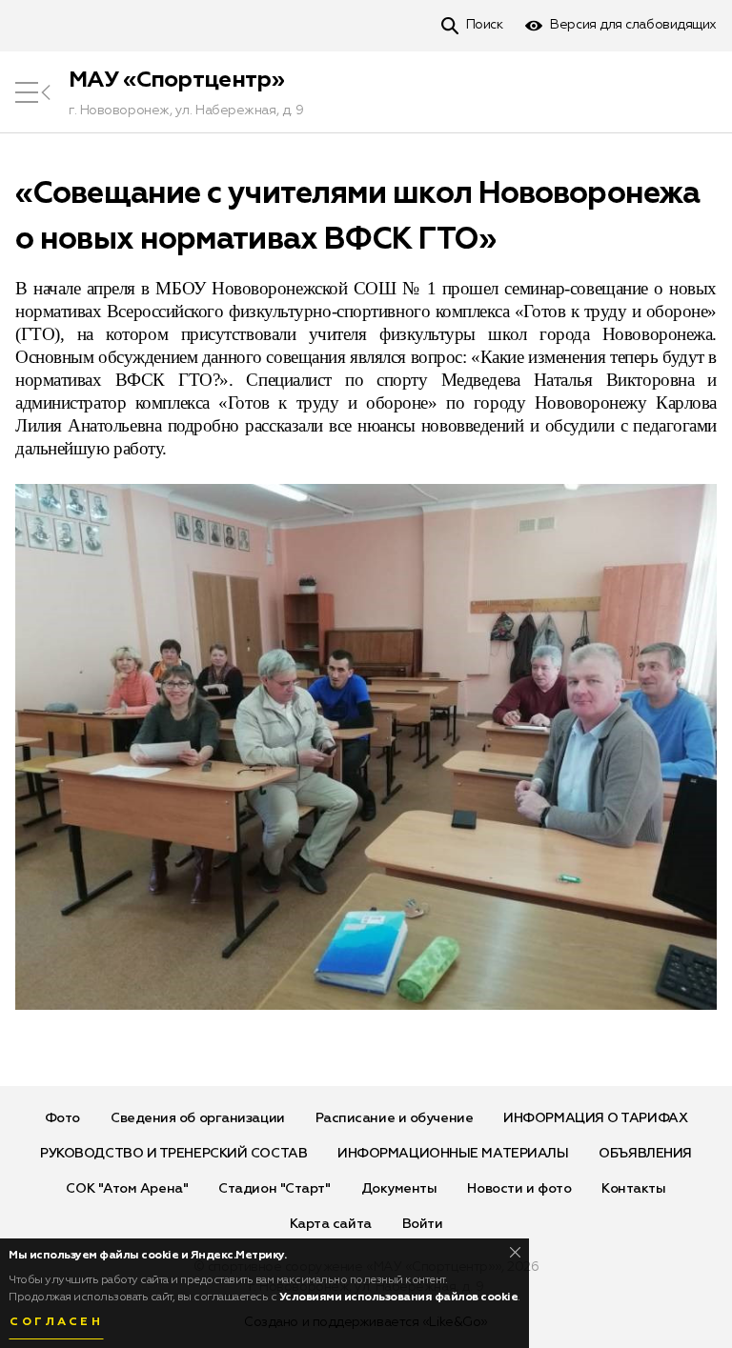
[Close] (515, 1252)
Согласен (56, 1322)
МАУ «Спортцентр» (176, 80)
